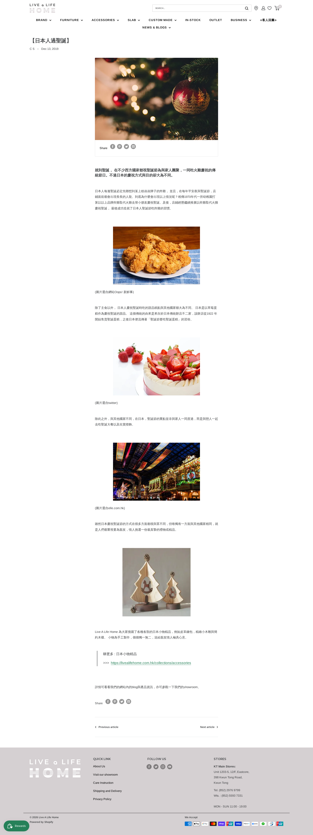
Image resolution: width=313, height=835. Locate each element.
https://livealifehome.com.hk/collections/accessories (151, 663)
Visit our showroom (105, 774)
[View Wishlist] (270, 8)
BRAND (41, 20)
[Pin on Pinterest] (119, 146)
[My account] (263, 8)
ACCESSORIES (103, 20)
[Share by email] (133, 146)
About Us (99, 766)
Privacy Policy (102, 799)
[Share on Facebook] (112, 146)
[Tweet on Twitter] (126, 146)
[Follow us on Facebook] (149, 766)
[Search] (246, 8)
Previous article (108, 726)
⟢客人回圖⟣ (268, 20)
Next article (207, 726)
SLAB (132, 20)
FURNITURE (69, 20)
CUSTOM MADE (161, 20)
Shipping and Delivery (107, 790)
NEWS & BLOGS (154, 27)
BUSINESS (239, 20)
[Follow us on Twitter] (155, 766)
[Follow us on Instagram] (162, 766)
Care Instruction (103, 782)
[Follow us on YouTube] (169, 766)
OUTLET (215, 20)
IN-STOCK (193, 20)
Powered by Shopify (41, 822)
